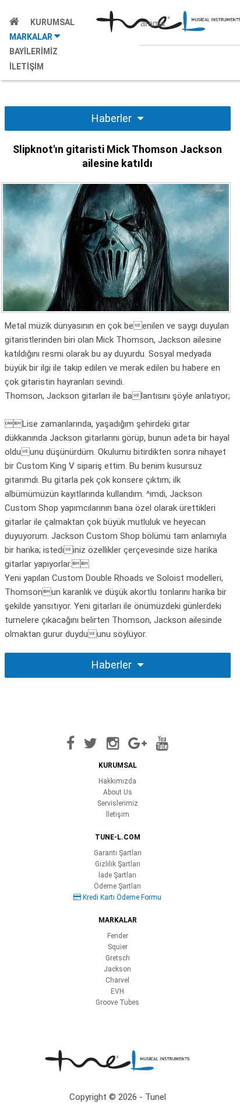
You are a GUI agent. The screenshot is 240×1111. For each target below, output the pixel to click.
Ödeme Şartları (117, 886)
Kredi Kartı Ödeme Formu (121, 897)
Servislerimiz (117, 803)
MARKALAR (31, 36)
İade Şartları (117, 875)
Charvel (117, 980)
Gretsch (117, 958)
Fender (117, 936)
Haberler (111, 118)
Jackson (117, 969)
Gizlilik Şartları (117, 864)
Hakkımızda (117, 781)
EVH (117, 991)
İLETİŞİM (26, 66)
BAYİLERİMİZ (33, 51)
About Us (117, 792)
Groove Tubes (117, 1002)
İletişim (117, 814)
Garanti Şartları (118, 853)
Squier (118, 947)
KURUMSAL (52, 22)
